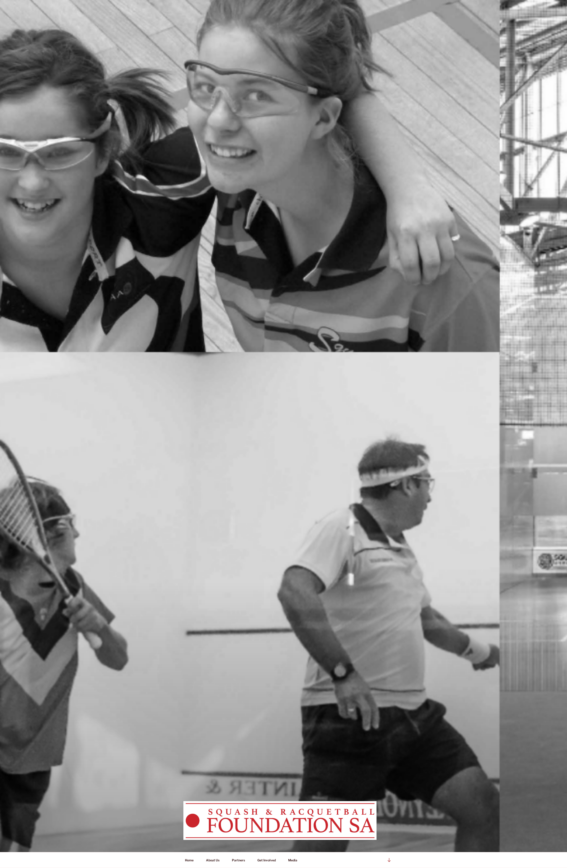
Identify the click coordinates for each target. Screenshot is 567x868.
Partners (238, 860)
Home (189, 860)
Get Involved (266, 860)
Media (291, 860)
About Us (212, 860)
